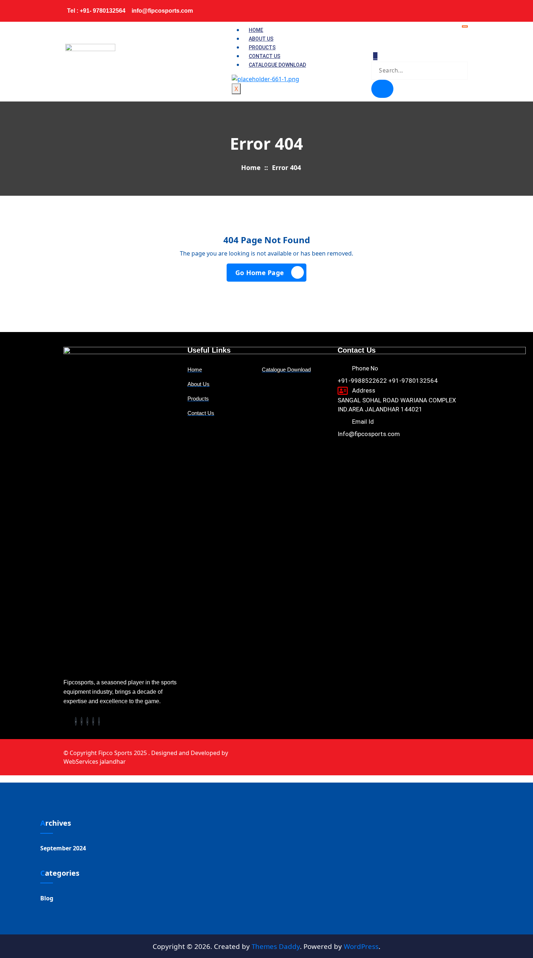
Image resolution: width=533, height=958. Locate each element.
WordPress (361, 946)
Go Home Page (259, 272)
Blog (46, 898)
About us (261, 39)
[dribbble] (93, 721)
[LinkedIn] (447, 8)
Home (256, 30)
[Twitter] (439, 8)
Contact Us (264, 56)
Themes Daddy (276, 946)
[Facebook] (431, 8)
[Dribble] (455, 8)
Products (262, 47)
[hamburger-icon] (465, 26)
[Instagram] (463, 8)
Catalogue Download (277, 65)
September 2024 (63, 848)
